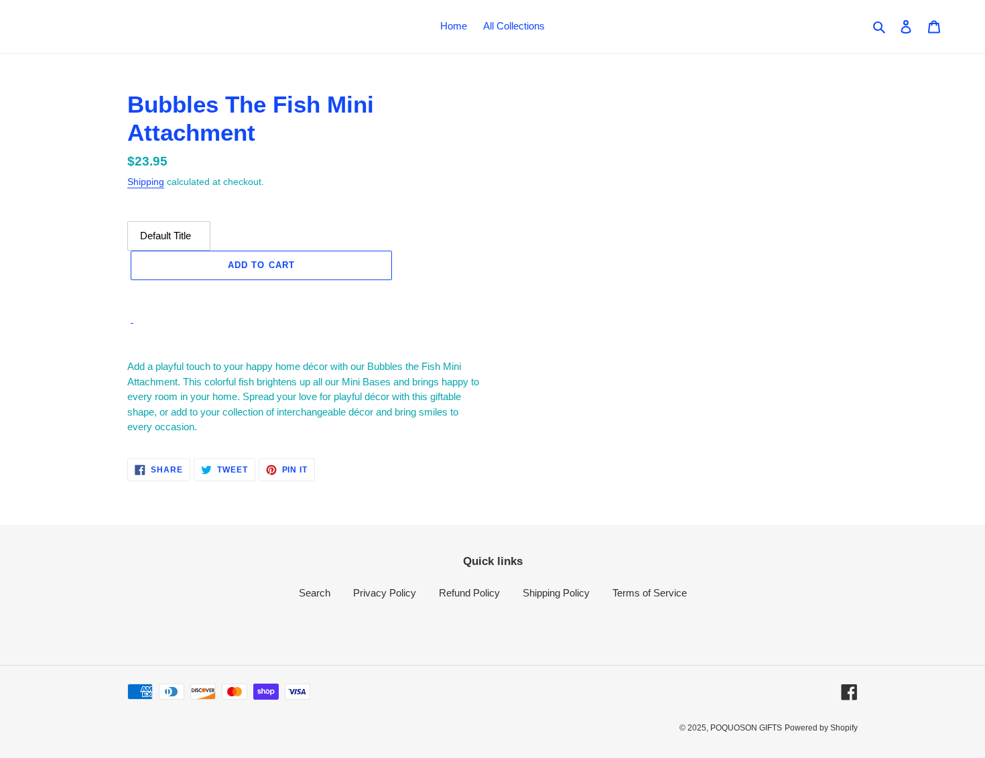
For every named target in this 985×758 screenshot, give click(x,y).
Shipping (145, 181)
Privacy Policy (384, 592)
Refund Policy (469, 592)
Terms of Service (649, 592)
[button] (261, 294)
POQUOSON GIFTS (746, 728)
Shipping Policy (556, 592)
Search (314, 592)
